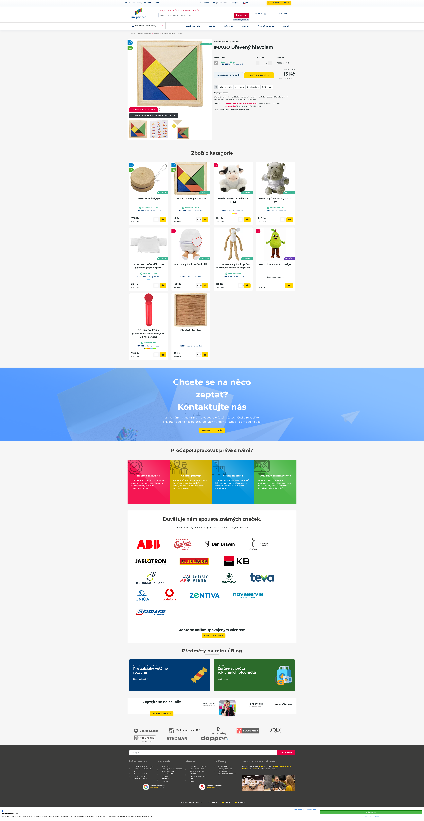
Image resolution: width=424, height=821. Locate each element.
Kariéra (193, 774)
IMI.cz (133, 33)
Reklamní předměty (145, 26)
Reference (228, 26)
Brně (261, 766)
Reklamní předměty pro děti (226, 41)
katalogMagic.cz (225, 769)
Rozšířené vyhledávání (241, 20)
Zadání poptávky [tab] (253, 87)
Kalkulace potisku (227, 75)
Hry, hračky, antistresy (168, 33)
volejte (213, 802)
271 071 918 (256, 704)
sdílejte (241, 802)
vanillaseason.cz (224, 771)
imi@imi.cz (235, 3)
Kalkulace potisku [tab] (225, 87)
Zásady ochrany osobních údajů (304, 810)
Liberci (254, 769)
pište (227, 802)
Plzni (289, 766)
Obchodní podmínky (198, 766)
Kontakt (286, 26)
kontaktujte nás (213, 430)
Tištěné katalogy (266, 26)
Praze (275, 766)
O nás (212, 26)
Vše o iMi (165, 766)
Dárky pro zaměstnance (172, 769)
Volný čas (156, 33)
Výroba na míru (193, 26)
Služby (245, 26)
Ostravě (282, 766)
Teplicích (246, 769)
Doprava (165, 781)
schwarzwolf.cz (224, 766)
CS (247, 3)
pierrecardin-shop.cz (226, 774)
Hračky (180, 33)
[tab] (216, 87)
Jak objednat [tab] (239, 87)
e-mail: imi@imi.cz (141, 776)
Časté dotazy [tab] (267, 87)
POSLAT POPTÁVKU (213, 636)
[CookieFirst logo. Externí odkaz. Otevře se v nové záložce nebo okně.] (2, 811)
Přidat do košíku (257, 75)
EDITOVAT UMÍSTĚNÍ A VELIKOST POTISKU (152, 116)
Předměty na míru (169, 771)
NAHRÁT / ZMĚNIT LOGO (143, 110)
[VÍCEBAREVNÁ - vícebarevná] (216, 63)
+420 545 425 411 (208, 3)
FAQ (192, 781)
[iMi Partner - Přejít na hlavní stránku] (138, 13)
